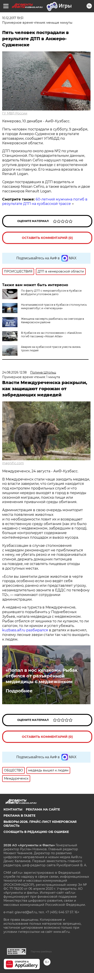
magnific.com (13, 463)
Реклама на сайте (43, 809)
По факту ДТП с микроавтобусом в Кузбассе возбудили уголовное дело (51, 292)
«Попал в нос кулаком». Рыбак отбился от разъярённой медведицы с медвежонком (42, 676)
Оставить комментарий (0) (47, 238)
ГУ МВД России (14, 113)
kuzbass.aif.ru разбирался (25, 630)
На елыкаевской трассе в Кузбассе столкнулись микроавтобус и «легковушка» (54, 306)
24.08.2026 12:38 (14, 372)
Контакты (12, 809)
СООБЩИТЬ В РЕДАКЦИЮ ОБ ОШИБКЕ (36, 832)
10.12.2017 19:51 (12, 18)
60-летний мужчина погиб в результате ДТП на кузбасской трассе (44, 201)
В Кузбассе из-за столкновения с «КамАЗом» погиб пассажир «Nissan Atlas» (51, 334)
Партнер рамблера (41, 951)
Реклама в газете (19, 816)
